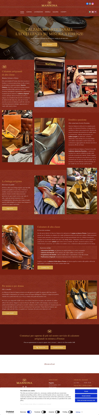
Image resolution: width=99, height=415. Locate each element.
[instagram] (92, 4)
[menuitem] (22, 12)
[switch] (43, 412)
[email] (90, 4)
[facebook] (87, 4)
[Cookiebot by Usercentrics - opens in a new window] (10, 412)
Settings (78, 412)
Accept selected (86, 395)
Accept (86, 391)
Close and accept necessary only (86, 400)
